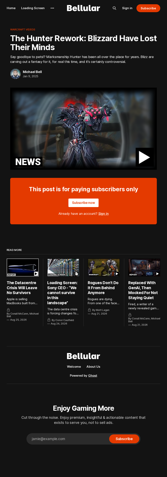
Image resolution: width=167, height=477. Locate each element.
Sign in (127, 8)
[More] (52, 8)
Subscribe (148, 8)
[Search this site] (114, 8)
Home (11, 8)
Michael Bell (32, 72)
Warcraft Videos (22, 29)
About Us (93, 366)
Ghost (92, 375)
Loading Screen (33, 8)
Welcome (74, 366)
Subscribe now (83, 203)
